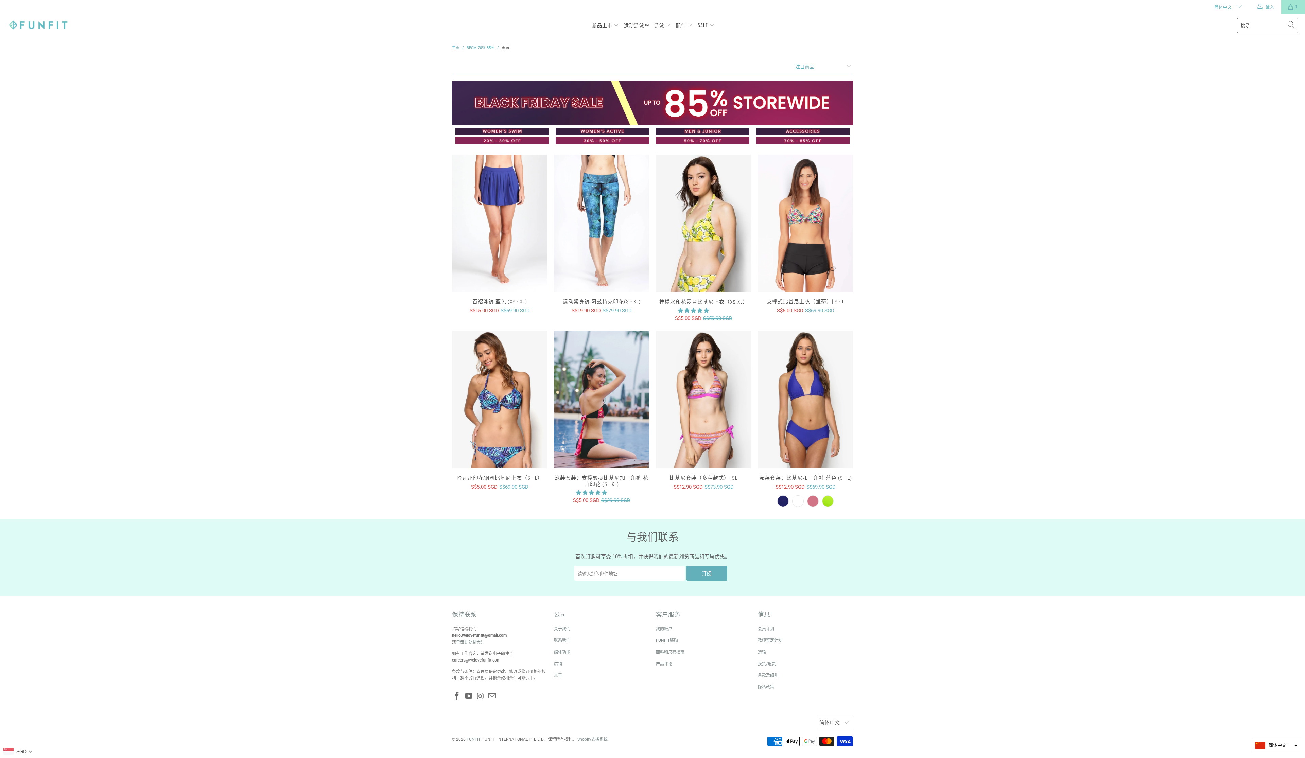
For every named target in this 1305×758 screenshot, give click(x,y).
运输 (762, 652)
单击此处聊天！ (470, 642)
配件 (682, 25)
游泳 (660, 25)
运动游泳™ (636, 25)
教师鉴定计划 (770, 640)
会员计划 (766, 629)
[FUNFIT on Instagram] (480, 696)
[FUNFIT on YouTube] (469, 696)
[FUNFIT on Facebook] (457, 696)
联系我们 (562, 640)
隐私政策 (766, 687)
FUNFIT (473, 739)
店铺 (558, 664)
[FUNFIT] (38, 25)
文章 (558, 675)
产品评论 (664, 664)
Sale (703, 25)
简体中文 (1223, 7)
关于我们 (562, 629)
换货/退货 (767, 664)
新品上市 (603, 25)
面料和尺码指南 (670, 652)
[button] (693, 310)
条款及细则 (768, 675)
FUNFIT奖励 (667, 640)
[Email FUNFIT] (492, 696)
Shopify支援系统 (592, 739)
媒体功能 (562, 652)
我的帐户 (664, 629)
